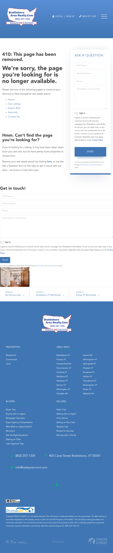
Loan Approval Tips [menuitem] (15, 444)
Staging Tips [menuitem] (62, 427)
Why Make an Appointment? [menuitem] (19, 427)
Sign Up (70, 17)
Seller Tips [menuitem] (61, 410)
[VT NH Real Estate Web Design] (98, 542)
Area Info (13, 112)
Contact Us (14, 117)
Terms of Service (97, 165)
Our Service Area (13, 295)
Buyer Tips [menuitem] (11, 410)
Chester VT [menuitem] (88, 368)
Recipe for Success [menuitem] (65, 431)
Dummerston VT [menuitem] (64, 368)
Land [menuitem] (8, 364)
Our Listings (14, 104)
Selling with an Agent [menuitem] (66, 414)
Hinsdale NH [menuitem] (62, 394)
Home (11, 100)
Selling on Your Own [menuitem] (65, 423)
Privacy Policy (97, 140)
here (49, 162)
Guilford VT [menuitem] (61, 372)
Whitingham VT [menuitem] (90, 360)
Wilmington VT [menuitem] (63, 389)
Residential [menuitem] (11, 355)
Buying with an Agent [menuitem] (16, 414)
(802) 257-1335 (89, 16)
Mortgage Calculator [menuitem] (15, 418)
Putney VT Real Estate (86, 295)
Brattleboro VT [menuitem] (63, 355)
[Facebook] (57, 485)
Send (90, 152)
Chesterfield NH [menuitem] (63, 364)
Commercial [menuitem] (11, 360)
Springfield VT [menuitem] (89, 364)
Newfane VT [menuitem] (62, 381)
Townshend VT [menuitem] (89, 381)
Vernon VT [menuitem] (61, 385)
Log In (58, 17)
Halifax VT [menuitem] (87, 377)
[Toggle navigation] (104, 16)
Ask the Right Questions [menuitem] (17, 435)
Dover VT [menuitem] (87, 389)
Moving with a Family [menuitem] (66, 435)
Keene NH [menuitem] (88, 355)
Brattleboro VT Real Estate (48, 295)
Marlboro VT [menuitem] (62, 377)
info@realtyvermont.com (31, 467)
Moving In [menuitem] (10, 431)
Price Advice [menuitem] (62, 418)
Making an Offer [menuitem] (13, 440)
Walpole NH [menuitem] (88, 394)
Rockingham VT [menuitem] (90, 385)
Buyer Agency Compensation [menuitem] (19, 423)
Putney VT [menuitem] (61, 360)
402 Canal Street (74, 455)
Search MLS (14, 108)
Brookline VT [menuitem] (89, 372)
